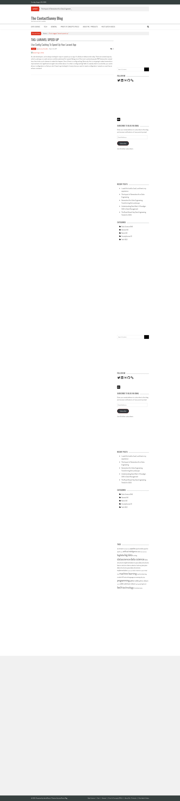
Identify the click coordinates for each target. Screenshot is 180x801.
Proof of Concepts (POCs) (70, 27)
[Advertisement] (133, 51)
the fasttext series (138, 588)
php (144, 577)
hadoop (139, 565)
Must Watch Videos (108, 27)
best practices (144, 551)
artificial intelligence (130, 551)
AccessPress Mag (61, 798)
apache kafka (139, 549)
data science (137, 559)
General (54, 27)
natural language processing (132, 577)
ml (122, 577)
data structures (144, 563)
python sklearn (143, 581)
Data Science (35, 27)
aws (139, 551)
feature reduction (122, 565)
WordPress (47, 798)
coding (135, 555)
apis (121, 551)
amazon (121, 549)
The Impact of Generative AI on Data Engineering (56, 9)
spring (137, 584)
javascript (130, 570)
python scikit (134, 581)
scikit (121, 584)
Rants (123, 233)
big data (128, 555)
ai (117, 548)
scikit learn (127, 584)
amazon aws (127, 549)
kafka (133, 570)
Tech (45, 27)
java (143, 565)
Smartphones (125, 236)
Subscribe (123, 143)
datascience (123, 559)
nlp (142, 577)
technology (128, 587)
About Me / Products (90, 27)
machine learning (128, 573)
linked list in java (140, 570)
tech (119, 587)
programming (123, 580)
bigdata (120, 555)
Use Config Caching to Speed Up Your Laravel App (53, 45)
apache (132, 548)
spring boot (142, 584)
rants (118, 584)
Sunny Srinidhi (43, 49)
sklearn (133, 584)
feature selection (131, 565)
